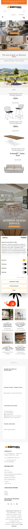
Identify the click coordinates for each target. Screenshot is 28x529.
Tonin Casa (7, 346)
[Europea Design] (14, 76)
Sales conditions (8, 472)
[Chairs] (14, 112)
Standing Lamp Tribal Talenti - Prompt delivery (7, 325)
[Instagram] (14, 504)
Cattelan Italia (20, 346)
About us (6, 470)
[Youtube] (16, 504)
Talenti (7, 322)
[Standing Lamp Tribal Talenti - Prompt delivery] (7, 314)
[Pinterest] (11, 504)
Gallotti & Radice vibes (14, 48)
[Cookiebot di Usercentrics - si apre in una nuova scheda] (21, 238)
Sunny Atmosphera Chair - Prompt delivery (20, 325)
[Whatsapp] (19, 504)
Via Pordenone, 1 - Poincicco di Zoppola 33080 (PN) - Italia (13, 454)
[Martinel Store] (14, 7)
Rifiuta (14, 290)
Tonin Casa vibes (14, 33)
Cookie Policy (7, 483)
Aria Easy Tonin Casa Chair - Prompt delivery (7, 349)
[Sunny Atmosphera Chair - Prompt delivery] (20, 314)
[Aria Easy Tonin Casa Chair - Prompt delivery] (7, 338)
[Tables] (14, 140)
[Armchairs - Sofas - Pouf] (14, 168)
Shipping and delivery (9, 477)
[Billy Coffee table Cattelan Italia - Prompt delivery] (20, 338)
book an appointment (14, 226)
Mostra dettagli (20, 277)
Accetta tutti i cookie (14, 281)
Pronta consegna (20, 322)
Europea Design (14, 90)
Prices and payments (9, 479)
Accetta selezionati (14, 285)
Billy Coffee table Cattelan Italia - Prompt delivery (20, 349)
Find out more (15, 102)
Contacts (6, 481)
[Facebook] (8, 504)
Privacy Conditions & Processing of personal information (13, 474)
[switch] (25, 264)
